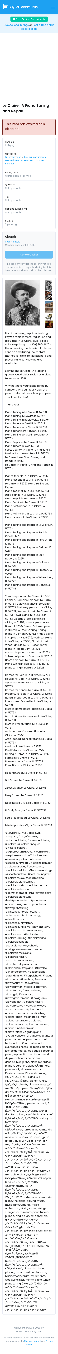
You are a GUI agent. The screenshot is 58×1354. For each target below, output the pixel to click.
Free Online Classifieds (30, 19)
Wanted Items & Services (19, 160)
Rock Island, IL (12, 241)
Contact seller (29, 254)
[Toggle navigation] (52, 7)
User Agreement (32, 1341)
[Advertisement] (29, 71)
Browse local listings (16, 25)
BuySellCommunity (23, 7)
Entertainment (13, 157)
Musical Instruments (35, 157)
